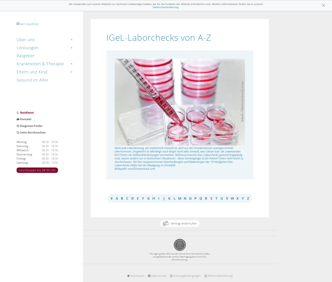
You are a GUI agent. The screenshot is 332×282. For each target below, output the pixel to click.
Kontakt (25, 119)
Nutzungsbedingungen (187, 276)
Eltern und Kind (32, 72)
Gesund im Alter (33, 80)
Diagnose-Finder (31, 126)
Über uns (26, 39)
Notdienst (26, 112)
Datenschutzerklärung (165, 7)
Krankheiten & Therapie (40, 63)
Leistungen (28, 47)
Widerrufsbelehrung (220, 276)
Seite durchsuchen (32, 132)
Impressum (137, 276)
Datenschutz (158, 276)
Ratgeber (26, 55)
